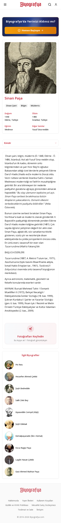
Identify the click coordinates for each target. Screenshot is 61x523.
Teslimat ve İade (25, 509)
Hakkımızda (13, 500)
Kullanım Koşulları (45, 500)
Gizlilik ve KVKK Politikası (16, 505)
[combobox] (30, 143)
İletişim (40, 509)
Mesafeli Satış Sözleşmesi (44, 505)
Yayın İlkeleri (27, 500)
